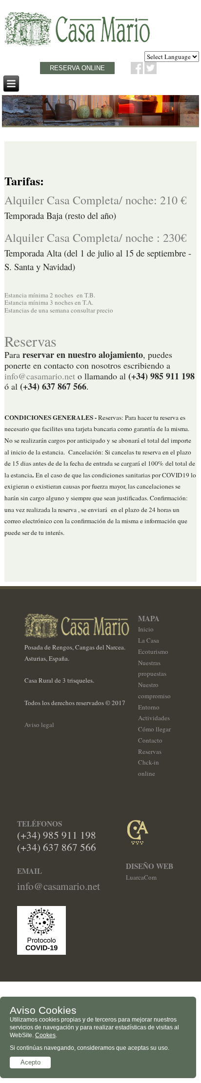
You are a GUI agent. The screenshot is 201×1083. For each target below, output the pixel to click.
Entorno (149, 707)
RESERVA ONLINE (77, 68)
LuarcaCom (141, 877)
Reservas (149, 751)
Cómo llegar (154, 729)
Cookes (45, 1035)
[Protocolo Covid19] (41, 952)
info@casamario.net (39, 376)
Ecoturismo (153, 651)
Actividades (154, 717)
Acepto (30, 1062)
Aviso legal (39, 724)
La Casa (148, 640)
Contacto (150, 740)
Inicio (146, 629)
